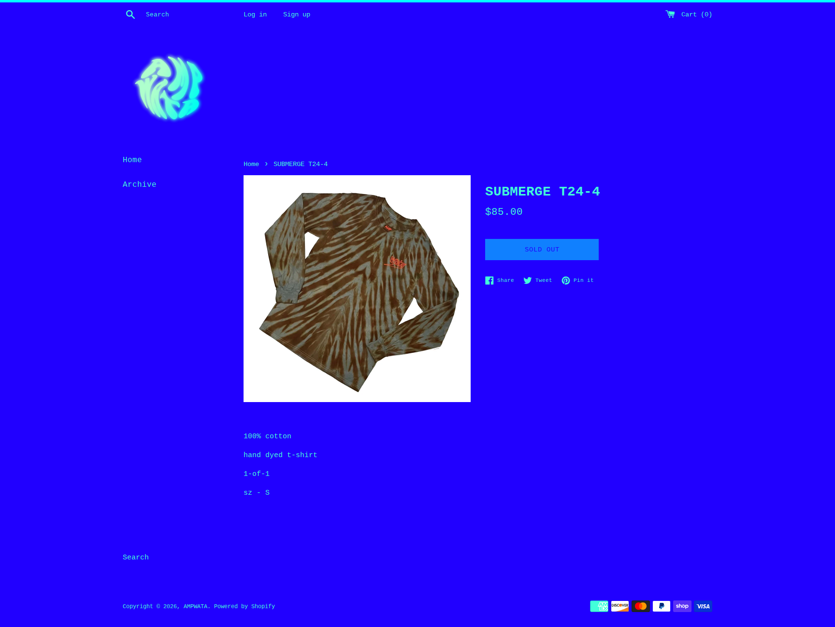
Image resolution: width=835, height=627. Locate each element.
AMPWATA (195, 606)
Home (132, 160)
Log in (255, 14)
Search (136, 558)
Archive (140, 185)
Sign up (296, 14)
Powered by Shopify (244, 606)
